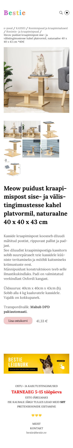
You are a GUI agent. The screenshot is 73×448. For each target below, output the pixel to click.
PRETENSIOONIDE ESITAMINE (36, 406)
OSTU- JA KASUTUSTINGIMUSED (36, 386)
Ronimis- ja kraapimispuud (22, 31)
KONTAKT (36, 428)
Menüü (67, 12)
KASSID (20, 28)
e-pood (8, 28)
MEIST (36, 423)
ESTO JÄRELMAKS (36, 397)
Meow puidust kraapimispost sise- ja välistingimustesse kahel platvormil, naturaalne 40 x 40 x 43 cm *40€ (35, 38)
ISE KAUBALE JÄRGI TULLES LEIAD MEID (34, 402)
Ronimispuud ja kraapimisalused (48, 28)
